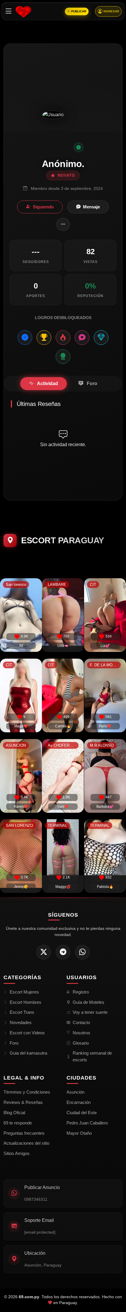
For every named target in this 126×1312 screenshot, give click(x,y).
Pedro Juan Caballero (87, 1122)
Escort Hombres (25, 1002)
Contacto (81, 1022)
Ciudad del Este (82, 1112)
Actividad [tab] (47, 383)
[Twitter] (43, 952)
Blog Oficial (14, 1112)
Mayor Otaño (79, 1133)
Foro (14, 1043)
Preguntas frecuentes (24, 1133)
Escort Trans (22, 1012)
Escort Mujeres (24, 991)
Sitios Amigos (17, 1153)
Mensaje (91, 206)
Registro (81, 991)
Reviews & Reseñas (23, 1102)
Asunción (75, 1092)
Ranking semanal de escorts (92, 1056)
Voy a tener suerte (90, 1012)
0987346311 (35, 1199)
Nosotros (81, 1032)
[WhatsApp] (82, 952)
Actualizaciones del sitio (26, 1143)
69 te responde (18, 1122)
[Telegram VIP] (63, 952)
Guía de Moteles (88, 1002)
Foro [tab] (91, 383)
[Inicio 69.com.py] (23, 11)
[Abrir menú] (8, 11)
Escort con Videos (27, 1032)
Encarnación (79, 1102)
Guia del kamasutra (28, 1052)
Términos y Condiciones (27, 1092)
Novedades (21, 1022)
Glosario (81, 1043)
